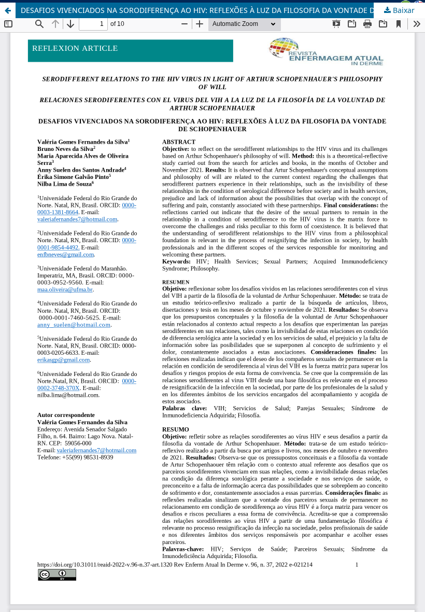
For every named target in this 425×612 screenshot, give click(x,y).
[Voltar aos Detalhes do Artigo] (8, 10)
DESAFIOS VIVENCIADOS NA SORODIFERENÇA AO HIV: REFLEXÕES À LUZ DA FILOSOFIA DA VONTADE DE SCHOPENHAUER (223, 10)
